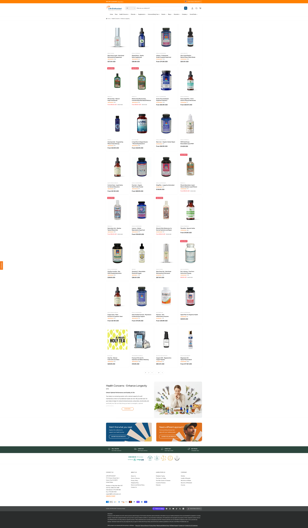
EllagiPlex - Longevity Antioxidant (165, 185)
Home (108, 18)
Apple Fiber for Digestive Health (189, 314)
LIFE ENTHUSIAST (113, 508)
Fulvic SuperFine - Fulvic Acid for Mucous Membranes (188, 99)
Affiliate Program (174, 525)
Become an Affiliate (186, 480)
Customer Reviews (161, 482)
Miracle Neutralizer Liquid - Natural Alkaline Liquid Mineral (188, 186)
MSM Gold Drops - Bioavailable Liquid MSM (187, 142)
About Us (133, 476)
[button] (200, 8)
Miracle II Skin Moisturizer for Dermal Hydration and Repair (164, 229)
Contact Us (134, 487)
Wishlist (183, 476)
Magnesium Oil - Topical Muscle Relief (186, 358)
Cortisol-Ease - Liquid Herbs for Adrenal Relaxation (115, 186)
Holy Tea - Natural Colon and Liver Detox (113, 358)
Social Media (193, 14)
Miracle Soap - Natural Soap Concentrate (114, 99)
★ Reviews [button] (1, 265)
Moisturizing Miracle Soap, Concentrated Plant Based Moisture (141, 99)
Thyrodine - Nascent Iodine (187, 228)
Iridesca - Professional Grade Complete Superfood (163, 56)
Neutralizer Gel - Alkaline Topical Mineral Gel (114, 229)
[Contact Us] (196, 8)
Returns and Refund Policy (138, 485)
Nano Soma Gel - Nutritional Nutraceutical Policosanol (163, 272)
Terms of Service (135, 478)
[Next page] (162, 372)
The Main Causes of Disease (163, 480)
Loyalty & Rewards (185, 478)
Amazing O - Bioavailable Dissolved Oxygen (138, 272)
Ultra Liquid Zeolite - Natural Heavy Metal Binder (187, 56)
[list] (154, 450)
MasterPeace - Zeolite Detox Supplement (138, 56)
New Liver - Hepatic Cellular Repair (165, 142)
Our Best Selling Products (118, 436)
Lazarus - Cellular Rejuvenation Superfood (138, 229)
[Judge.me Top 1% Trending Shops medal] (170, 458)
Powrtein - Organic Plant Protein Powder (137, 186)
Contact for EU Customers (191, 525)
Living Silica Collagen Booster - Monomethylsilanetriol (140, 142)
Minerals (133, 14)
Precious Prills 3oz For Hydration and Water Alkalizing (140, 358)
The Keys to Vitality (161, 478)
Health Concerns (123, 14)
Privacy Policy (134, 480)
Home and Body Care (153, 14)
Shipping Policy (135, 482)
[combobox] (162, 8)
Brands (163, 14)
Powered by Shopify (121, 508)
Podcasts (158, 485)
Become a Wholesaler (186, 482)
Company (184, 14)
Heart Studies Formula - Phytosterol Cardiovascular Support (141, 315)
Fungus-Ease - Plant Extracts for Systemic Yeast (115, 315)
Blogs (169, 14)
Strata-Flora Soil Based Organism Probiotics (162, 99)
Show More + (127, 408)
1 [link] (145, 372)
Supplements (141, 14)
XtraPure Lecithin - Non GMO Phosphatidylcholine (114, 272)
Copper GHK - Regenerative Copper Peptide (163, 358)
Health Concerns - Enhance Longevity (121, 18)
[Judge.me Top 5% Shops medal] (177, 458)
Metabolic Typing (160, 476)
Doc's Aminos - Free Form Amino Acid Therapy (187, 272)
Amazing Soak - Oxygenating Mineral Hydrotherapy (115, 142)
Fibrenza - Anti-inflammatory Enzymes (162, 315)
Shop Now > (121, 1)
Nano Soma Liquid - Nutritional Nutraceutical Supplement (116, 56)
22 (158, 372)
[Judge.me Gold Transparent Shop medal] (163, 458)
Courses (183, 485)
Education (176, 14)
